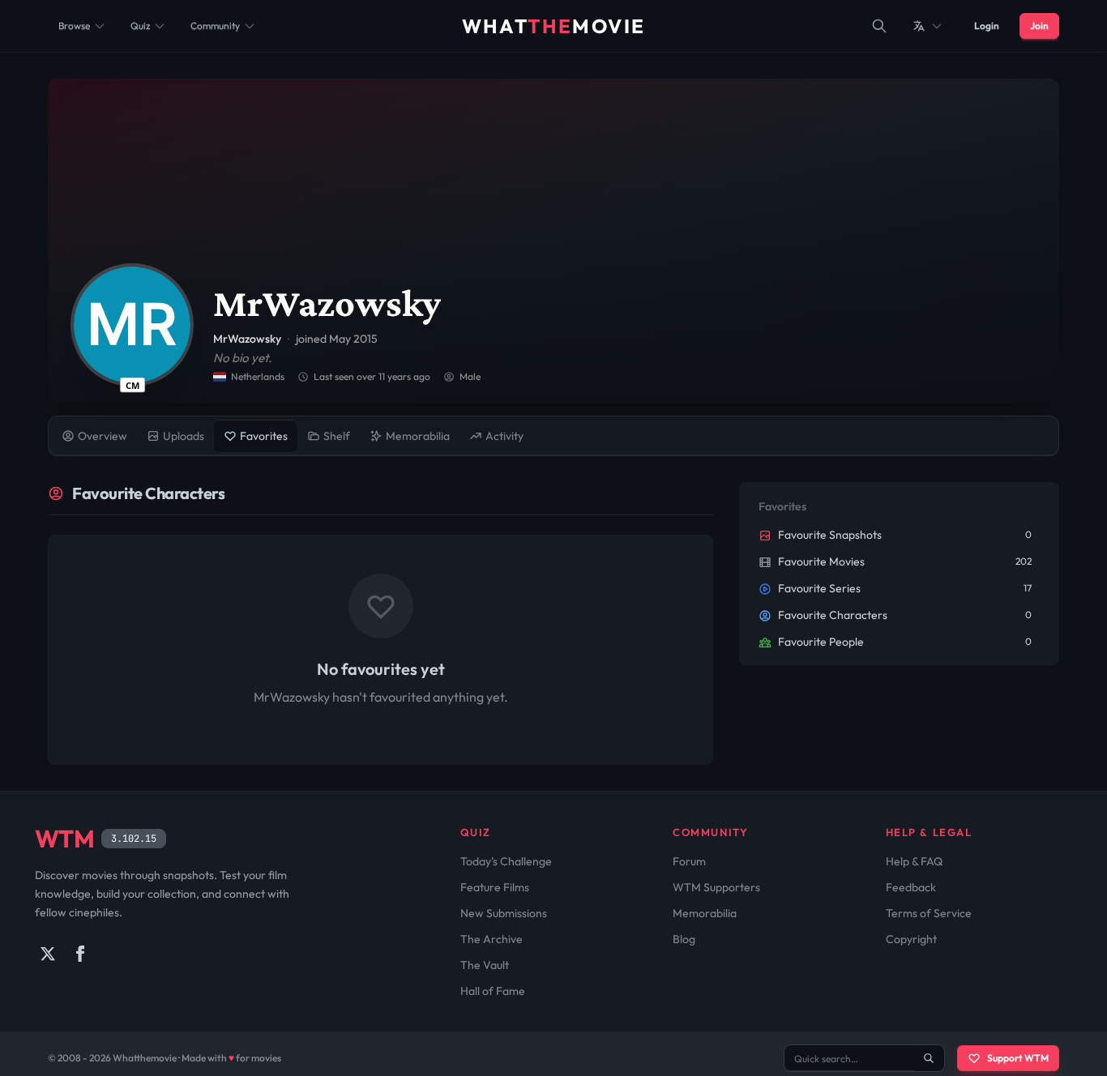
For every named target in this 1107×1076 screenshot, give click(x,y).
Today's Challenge (506, 861)
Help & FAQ (914, 861)
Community (215, 25)
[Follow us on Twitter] (48, 954)
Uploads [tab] (183, 436)
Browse (74, 25)
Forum (689, 861)
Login (986, 25)
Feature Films (494, 887)
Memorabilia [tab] (418, 436)
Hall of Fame (492, 991)
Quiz (140, 25)
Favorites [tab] (264, 436)
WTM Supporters (716, 887)
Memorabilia (705, 913)
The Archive (491, 939)
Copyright (911, 939)
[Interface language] (928, 26)
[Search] (879, 26)
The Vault (484, 965)
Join (1039, 25)
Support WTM (1018, 1058)
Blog (684, 939)
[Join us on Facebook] (80, 954)
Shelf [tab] (336, 436)
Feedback (911, 887)
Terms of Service (929, 913)
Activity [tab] (504, 436)
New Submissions (503, 913)
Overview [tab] (102, 436)
